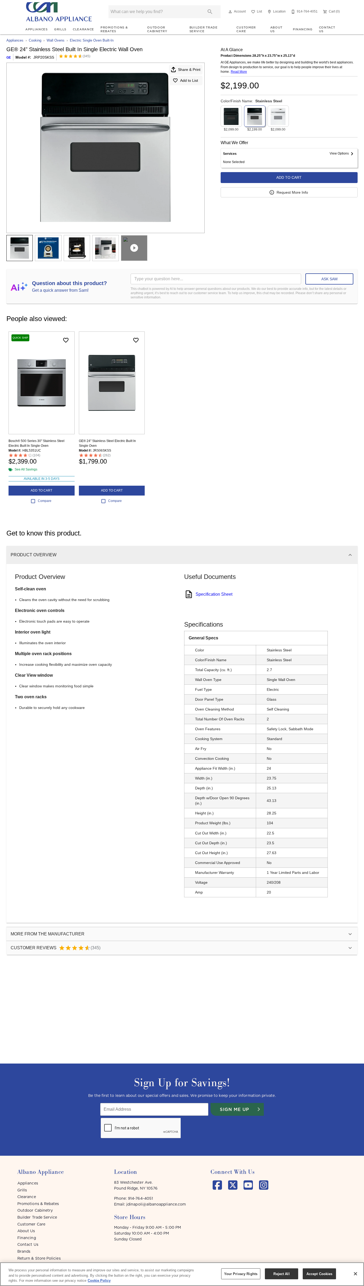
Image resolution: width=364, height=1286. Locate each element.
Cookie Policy (99, 1281)
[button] (230, 12)
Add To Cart (289, 177)
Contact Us (327, 29)
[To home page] (59, 12)
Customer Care (246, 29)
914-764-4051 (140, 1198)
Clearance (83, 29)
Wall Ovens (55, 40)
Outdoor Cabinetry (157, 29)
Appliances (36, 29)
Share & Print (189, 69)
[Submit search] (210, 12)
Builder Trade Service (203, 29)
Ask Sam (329, 279)
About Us (276, 29)
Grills (60, 29)
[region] (182, 1274)
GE (8, 57)
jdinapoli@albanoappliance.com (156, 1204)
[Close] (355, 1274)
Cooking (35, 40)
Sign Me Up (234, 1109)
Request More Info (292, 192)
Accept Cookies (319, 1274)
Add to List (189, 80)
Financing (303, 29)
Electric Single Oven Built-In (92, 40)
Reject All (281, 1274)
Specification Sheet (214, 594)
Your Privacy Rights (240, 1274)
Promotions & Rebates (114, 29)
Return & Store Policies (39, 1258)
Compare (44, 501)
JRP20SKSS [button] (43, 57)
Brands (23, 1251)
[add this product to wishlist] (65, 340)
